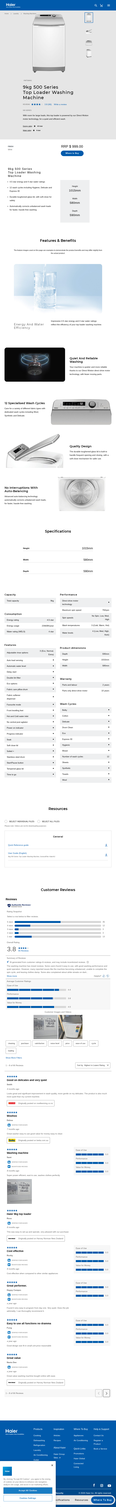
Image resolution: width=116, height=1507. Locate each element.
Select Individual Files (21, 821)
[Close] (52, 1465)
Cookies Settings (28, 1498)
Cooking (37, 1435)
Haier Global (79, 1458)
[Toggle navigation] (108, 5)
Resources (81, 1500)
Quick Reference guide (18, 845)
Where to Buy (102, 1500)
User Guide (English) (31, 854)
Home (7, 13)
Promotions (79, 1453)
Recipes (57, 1440)
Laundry (16, 13)
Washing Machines (29, 13)
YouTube (109, 1486)
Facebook (94, 1485)
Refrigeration (39, 1445)
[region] (28, 1484)
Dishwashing (39, 1440)
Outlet (36, 1460)
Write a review (60, 104)
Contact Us (99, 1435)
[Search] (96, 5)
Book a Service (100, 1449)
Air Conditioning (41, 1455)
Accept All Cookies (28, 1490)
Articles (57, 1435)
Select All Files (50, 821)
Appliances (78, 1435)
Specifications (61, 1500)
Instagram (102, 1485)
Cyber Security (56, 1493)
